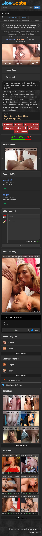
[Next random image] (38, 284)
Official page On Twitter (14, 385)
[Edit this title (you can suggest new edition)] (36, 25)
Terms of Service (33, 529)
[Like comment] (5, 188)
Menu (6, 13)
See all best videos (21, 445)
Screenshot (21, 42)
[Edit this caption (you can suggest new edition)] (39, 32)
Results (36, 330)
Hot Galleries (8, 450)
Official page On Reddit (14, 380)
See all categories (21, 353)
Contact (13, 529)
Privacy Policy (34, 532)
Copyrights (22, 529)
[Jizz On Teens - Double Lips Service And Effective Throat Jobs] (21, 284)
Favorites (12, 39)
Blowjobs (13, 37)
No (7, 324)
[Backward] (2, 158)
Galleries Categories (11, 358)
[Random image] (19, 464)
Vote (16, 330)
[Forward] (39, 158)
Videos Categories (10, 336)
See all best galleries (21, 518)
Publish (21, 245)
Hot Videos (7, 390)
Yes (7, 322)
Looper (21, 39)
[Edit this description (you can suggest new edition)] (38, 83)
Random (31, 39)
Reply (37, 179)
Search (37, 7)
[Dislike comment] (11, 188)
